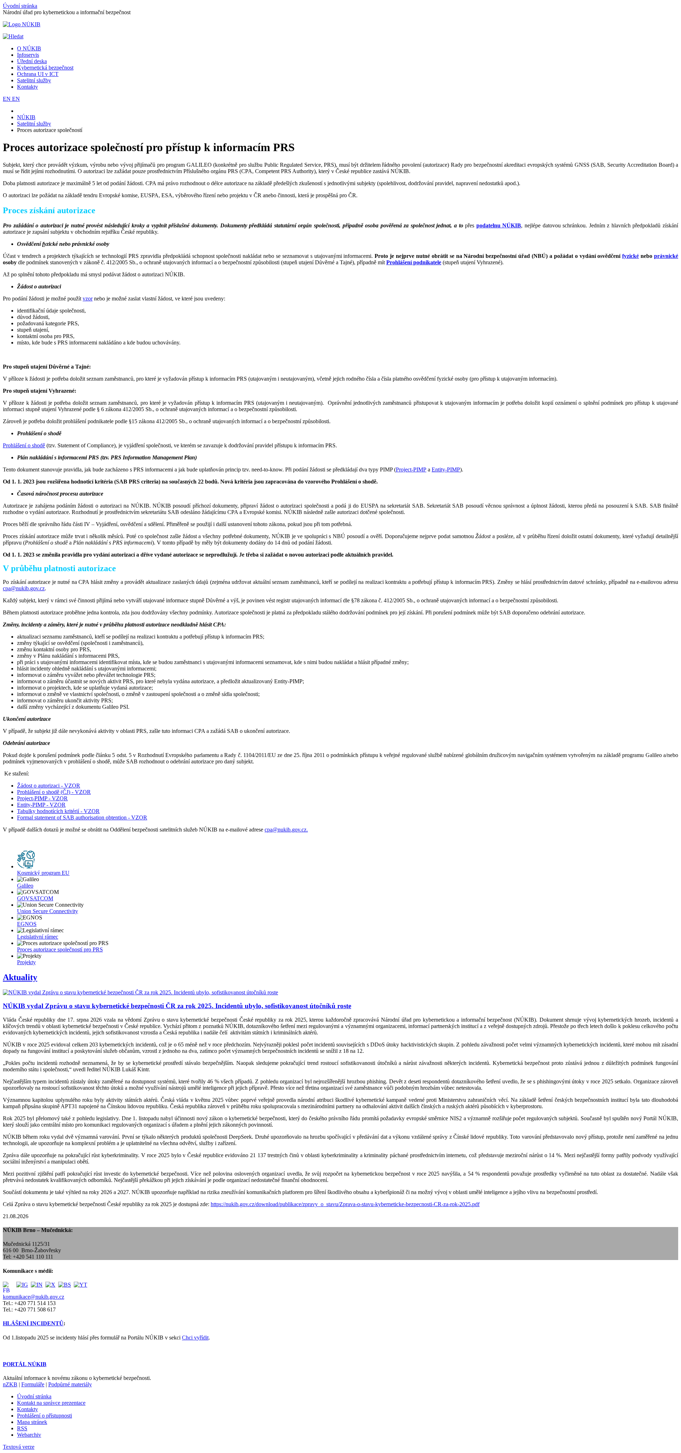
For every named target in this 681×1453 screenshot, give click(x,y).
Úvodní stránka (20, 6)
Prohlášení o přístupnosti (44, 1416)
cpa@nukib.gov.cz (24, 588)
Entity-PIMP (446, 469)
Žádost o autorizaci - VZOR (48, 786)
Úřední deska (32, 61)
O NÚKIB (29, 48)
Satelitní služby (34, 80)
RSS (22, 1428)
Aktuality (20, 977)
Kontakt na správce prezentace (51, 1403)
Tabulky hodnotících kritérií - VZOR (58, 811)
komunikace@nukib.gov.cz (33, 1297)
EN (7, 99)
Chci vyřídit (195, 1338)
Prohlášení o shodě (24, 445)
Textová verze (18, 1447)
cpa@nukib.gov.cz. (286, 830)
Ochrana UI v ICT (38, 74)
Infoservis (28, 55)
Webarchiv (29, 1435)
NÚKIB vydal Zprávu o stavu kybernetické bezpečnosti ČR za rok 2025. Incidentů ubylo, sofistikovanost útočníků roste (177, 1006)
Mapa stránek (32, 1422)
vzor (88, 298)
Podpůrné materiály (70, 1384)
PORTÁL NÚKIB (24, 1364)
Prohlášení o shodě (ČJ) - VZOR (54, 792)
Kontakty (27, 87)
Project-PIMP (411, 469)
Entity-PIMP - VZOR (41, 805)
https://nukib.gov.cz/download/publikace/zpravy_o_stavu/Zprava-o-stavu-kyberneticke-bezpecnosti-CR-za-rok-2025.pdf (345, 1204)
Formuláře (32, 1384)
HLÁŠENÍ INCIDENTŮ (33, 1323)
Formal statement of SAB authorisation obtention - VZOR (82, 817)
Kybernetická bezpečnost (45, 68)
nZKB (10, 1384)
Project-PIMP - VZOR (42, 798)
